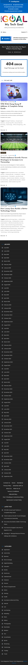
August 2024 (7, 325)
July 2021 (6, 443)
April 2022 (6, 416)
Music (5, 617)
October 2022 (7, 395)
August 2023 (7, 365)
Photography (7, 623)
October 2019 (7, 473)
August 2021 (7, 439)
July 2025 (6, 288)
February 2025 (7, 305)
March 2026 (7, 261)
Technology (9, 124)
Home (13, 483)
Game (5, 590)
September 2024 (8, 321)
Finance (6, 583)
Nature (5, 620)
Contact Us (6, 483)
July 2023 (6, 369)
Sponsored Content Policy (14, 500)
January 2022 (7, 422)
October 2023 (7, 358)
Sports (5, 640)
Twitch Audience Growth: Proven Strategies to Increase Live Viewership (14, 160)
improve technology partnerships (13, 225)
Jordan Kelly (11, 102)
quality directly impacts (15, 180)
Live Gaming (7, 610)
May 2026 (6, 254)
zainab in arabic (14, 9)
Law (5, 607)
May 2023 (6, 375)
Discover (3, 130)
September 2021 (8, 436)
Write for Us (16, 488)
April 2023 (6, 379)
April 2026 (6, 258)
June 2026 (6, 251)
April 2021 (6, 453)
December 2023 (8, 352)
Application (7, 549)
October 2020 (7, 463)
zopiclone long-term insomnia (14, 7)
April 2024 (6, 338)
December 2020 (8, 456)
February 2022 (7, 419)
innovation (22, 226)
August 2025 (7, 284)
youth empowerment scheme (14, 11)
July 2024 (6, 328)
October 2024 (7, 318)
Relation (6, 630)
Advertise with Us (18, 485)
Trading (6, 650)
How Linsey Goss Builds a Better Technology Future (15, 523)
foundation (12, 176)
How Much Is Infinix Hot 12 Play (11, 600)
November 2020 (8, 459)
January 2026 (7, 268)
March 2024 (7, 342)
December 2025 (8, 271)
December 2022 (8, 389)
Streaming (6, 644)
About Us (9, 488)
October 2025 (7, 278)
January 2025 (7, 308)
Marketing (6, 613)
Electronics (7, 573)
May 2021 (6, 449)
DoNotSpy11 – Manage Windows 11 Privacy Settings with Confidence (14, 535)
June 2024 (6, 332)
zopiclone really (18, 4)
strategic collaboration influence (13, 230)
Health (5, 597)
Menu (4, 32)
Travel (5, 654)
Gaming (3, 152)
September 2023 (8, 362)
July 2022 (6, 406)
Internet (6, 603)
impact (2, 225)
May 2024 (6, 335)
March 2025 (7, 301)
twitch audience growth (15, 181)
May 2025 (6, 295)
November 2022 (8, 392)
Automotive (7, 553)
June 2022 (6, 409)
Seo (5, 633)
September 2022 (8, 399)
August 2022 (7, 402)
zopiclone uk (8, 4)
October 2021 (7, 432)
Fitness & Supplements (9, 586)
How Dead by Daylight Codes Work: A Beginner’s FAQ (13, 529)
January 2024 (7, 348)
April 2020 (6, 466)
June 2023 (6, 372)
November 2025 (8, 274)
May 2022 (6, 412)
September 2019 (8, 476)
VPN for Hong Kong (18, 124)
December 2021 (8, 426)
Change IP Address (10, 121)
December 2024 (8, 311)
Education (6, 566)
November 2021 (8, 429)
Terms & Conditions (13, 491)
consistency (17, 174)
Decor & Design (8, 560)
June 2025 (6, 291)
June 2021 (6, 446)
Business (6, 556)
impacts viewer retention (13, 178)
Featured (6, 580)
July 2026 (6, 247)
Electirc (6, 570)
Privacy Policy (7, 485)
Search (23, 32)
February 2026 (7, 264)
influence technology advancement (10, 226)
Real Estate (7, 627)
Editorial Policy (13, 494)
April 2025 (6, 298)
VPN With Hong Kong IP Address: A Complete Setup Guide (12, 106)
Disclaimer (20, 483)
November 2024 (8, 315)
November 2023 (8, 355)
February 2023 (7, 385)
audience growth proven (11, 172)
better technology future (11, 219)
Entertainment (7, 576)
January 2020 (7, 469)
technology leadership (13, 232)
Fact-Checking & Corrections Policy (13, 497)
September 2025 (8, 281)
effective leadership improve (15, 223)
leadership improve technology (9, 228)
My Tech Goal (14, 24)
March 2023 (7, 382)
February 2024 (7, 345)
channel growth (9, 174)
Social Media (7, 637)
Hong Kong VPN (10, 123)
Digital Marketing (8, 563)
